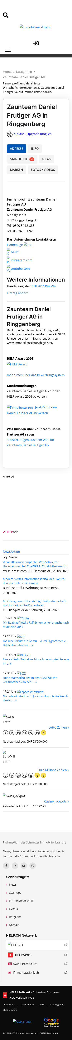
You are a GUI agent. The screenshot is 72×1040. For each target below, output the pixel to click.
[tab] (7, 551)
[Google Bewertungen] (51, 1021)
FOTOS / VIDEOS (43, 170)
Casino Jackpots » (56, 801)
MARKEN (16, 170)
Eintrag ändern (18, 293)
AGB (42, 1004)
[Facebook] (6, 865)
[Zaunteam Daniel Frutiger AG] (21, 364)
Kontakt (14, 925)
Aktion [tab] (15, 551)
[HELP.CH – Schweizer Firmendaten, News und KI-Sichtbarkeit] (37, 945)
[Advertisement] (31, 503)
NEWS (46, 159)
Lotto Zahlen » (59, 727)
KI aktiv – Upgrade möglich (32, 134)
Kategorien (24, 72)
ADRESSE (16, 149)
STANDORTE (21, 159)
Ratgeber (15, 917)
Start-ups (15, 892)
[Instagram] (32, 865)
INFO (35, 149)
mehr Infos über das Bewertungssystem (36, 375)
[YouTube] (24, 865)
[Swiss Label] (22, 1022)
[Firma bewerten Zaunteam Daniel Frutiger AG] (20, 407)
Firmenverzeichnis (21, 900)
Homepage (15, 245)
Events (13, 909)
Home (7, 72)
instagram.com (21, 260)
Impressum (9, 1004)
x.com (14, 252)
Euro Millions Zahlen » (53, 770)
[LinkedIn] (15, 865)
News (13, 884)
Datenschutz (28, 1004)
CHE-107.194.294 (44, 286)
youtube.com (20, 268)
